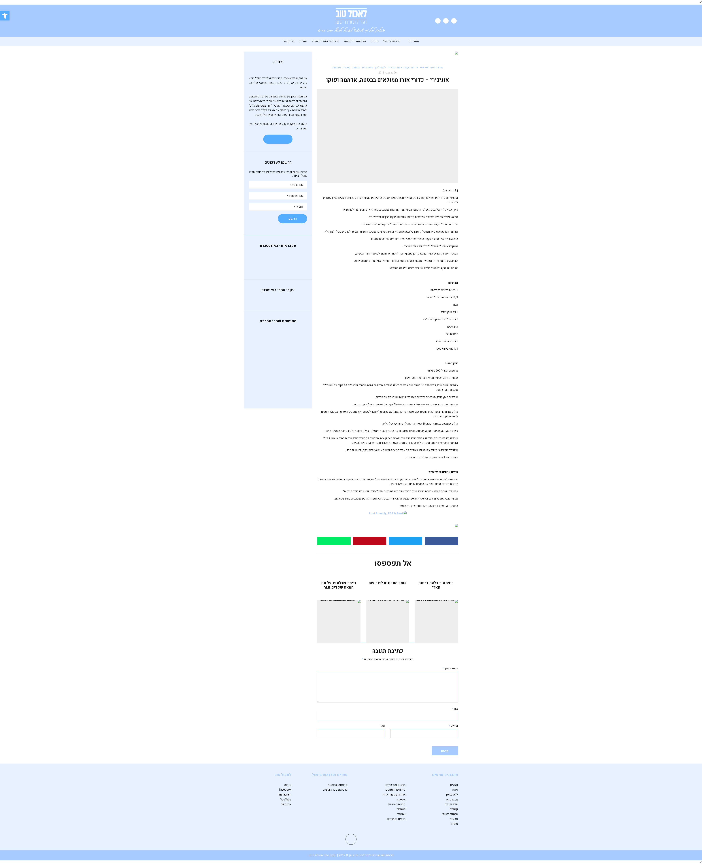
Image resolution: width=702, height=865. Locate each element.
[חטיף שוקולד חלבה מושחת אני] (277, 266)
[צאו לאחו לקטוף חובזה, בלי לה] (296, 266)
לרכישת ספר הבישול (325, 41)
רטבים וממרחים (396, 819)
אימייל (453, 726)
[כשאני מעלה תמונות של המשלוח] (258, 266)
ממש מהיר (367, 67)
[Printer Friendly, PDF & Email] (388, 513)
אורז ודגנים (436, 67)
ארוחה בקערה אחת (407, 67)
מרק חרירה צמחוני (276, 372)
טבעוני (391, 67)
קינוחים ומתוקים (395, 789)
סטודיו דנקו (316, 855)
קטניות (346, 67)
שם (455, 709)
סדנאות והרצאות (355, 41)
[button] (5, 15)
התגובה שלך (450, 668)
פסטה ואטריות (396, 804)
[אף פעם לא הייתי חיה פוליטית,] (258, 256)
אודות (303, 41)
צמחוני (356, 67)
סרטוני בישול (391, 41)
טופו (455, 789)
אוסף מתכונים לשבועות (387, 583)
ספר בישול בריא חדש (274, 389)
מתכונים (413, 41)
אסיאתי (424, 67)
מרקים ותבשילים (395, 785)
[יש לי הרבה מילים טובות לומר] (296, 261)
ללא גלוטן (380, 67)
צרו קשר (289, 41)
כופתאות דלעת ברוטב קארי (436, 585)
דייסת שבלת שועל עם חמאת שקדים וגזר (338, 585)
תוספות (336, 67)
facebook (285, 789)
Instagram (284, 794)
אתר (382, 726)
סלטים (454, 785)
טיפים (374, 41)
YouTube (285, 799)
